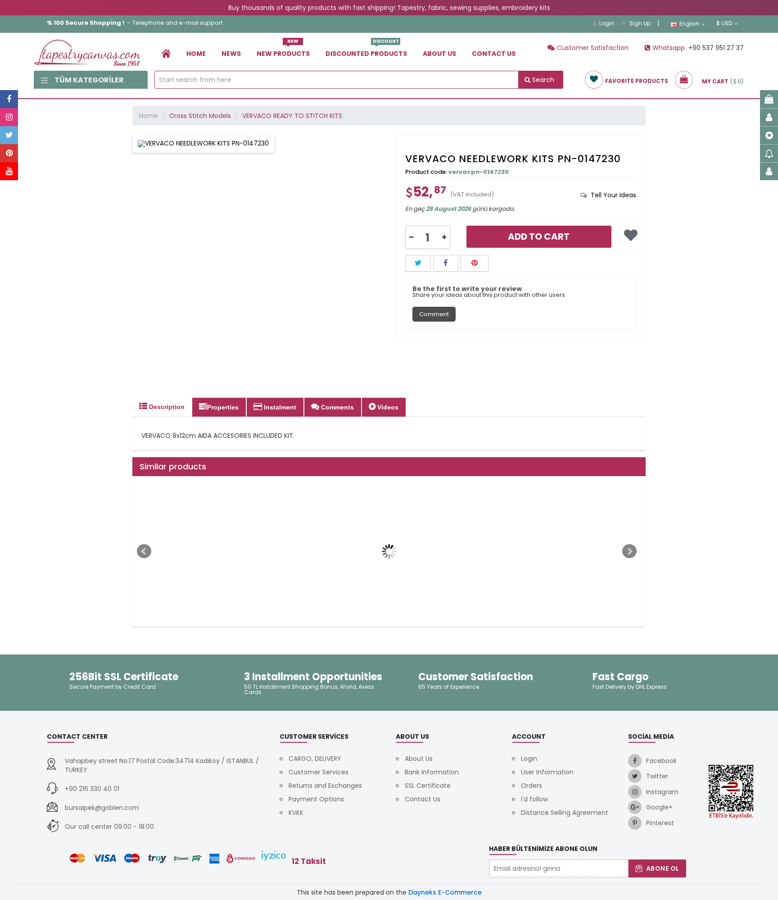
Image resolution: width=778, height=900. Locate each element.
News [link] (231, 53)
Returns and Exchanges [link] (325, 785)
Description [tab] (166, 406)
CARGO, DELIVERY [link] (315, 758)
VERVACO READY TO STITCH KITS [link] (292, 115)
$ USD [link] (724, 23)
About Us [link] (439, 53)
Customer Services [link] (318, 772)
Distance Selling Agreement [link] (564, 812)
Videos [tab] (386, 407)
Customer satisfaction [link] (593, 47)
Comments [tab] (336, 407)
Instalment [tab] (279, 407)
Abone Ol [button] (662, 868)
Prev (144, 551)
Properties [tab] (223, 407)
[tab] (608, 195)
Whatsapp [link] (669, 47)
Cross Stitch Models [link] (200, 115)
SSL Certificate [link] (428, 785)
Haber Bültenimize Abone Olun (543, 848)
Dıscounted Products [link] (366, 50)
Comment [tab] (434, 314)
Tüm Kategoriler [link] (89, 80)
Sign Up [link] (640, 23)
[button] (411, 237)
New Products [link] (283, 50)
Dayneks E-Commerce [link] (445, 892)
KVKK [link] (296, 812)
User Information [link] (547, 772)
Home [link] (196, 53)
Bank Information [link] (432, 772)
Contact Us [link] (494, 53)
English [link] (689, 24)
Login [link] (606, 23)
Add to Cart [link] (539, 236)
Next (629, 551)
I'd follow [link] (534, 799)
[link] (166, 53)
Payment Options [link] (316, 799)
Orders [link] (531, 785)
